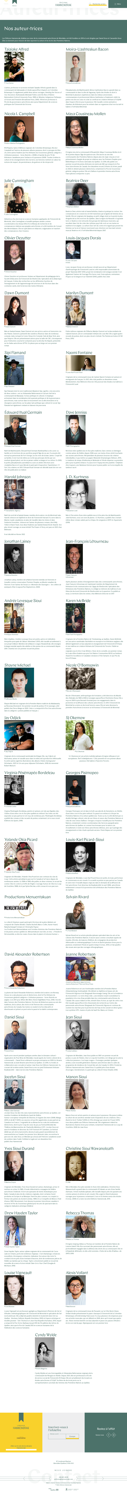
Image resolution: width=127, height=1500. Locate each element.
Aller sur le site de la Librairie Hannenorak (21, 1447)
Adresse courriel (54, 1434)
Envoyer (72, 1436)
